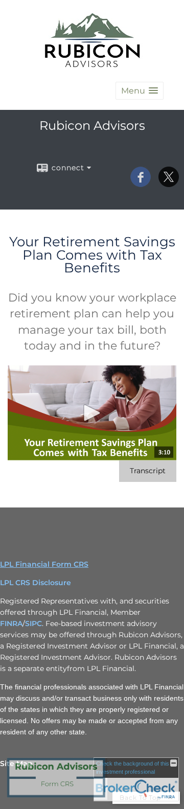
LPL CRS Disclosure (35, 582)
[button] (140, 91)
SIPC (33, 623)
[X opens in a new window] (168, 183)
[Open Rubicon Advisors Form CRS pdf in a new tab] (56, 797)
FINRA (11, 623)
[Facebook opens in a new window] (140, 183)
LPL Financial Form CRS (44, 564)
